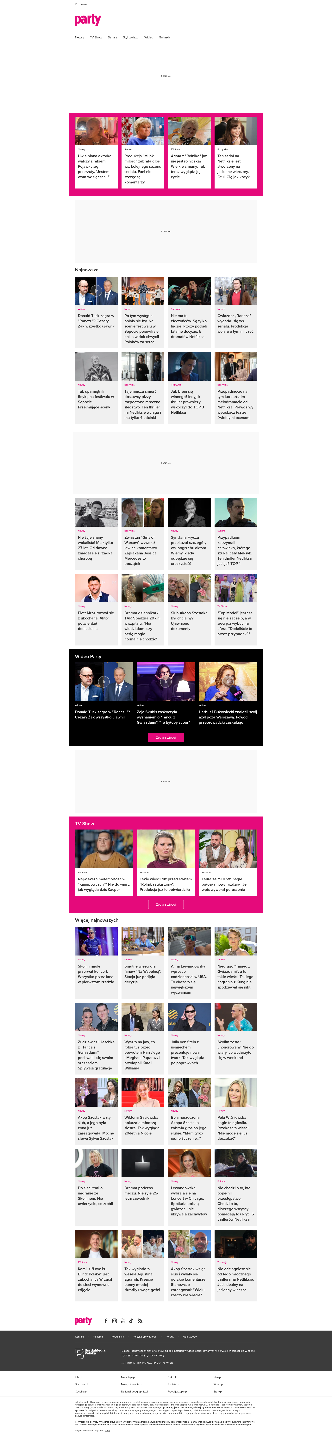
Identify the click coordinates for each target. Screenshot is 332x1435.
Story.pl (218, 1391)
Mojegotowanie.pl (131, 1384)
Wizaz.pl (218, 1384)
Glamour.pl (81, 1384)
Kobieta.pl (173, 1384)
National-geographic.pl (134, 1391)
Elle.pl (78, 1377)
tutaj (107, 1430)
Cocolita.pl (81, 1391)
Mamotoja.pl (128, 1377)
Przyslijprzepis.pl (177, 1391)
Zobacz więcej (166, 737)
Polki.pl (171, 1377)
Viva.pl (217, 1377)
